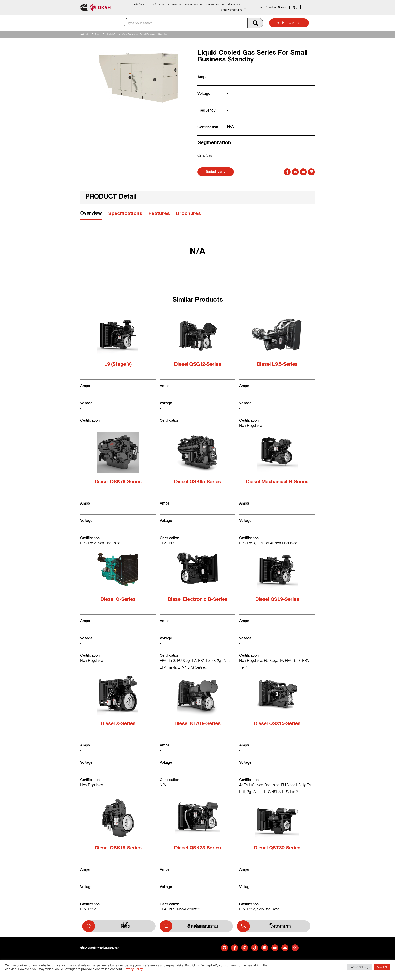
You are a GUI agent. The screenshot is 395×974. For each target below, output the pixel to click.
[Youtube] (303, 171)
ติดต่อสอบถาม (202, 926)
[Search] (255, 23)
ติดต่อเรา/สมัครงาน (231, 10)
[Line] (224, 947)
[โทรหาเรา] (243, 926)
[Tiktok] (254, 947)
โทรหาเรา (280, 926)
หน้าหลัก (85, 34)
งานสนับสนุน (213, 5)
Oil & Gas (205, 156)
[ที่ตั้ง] (88, 926)
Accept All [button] (382, 967)
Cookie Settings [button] (359, 967)
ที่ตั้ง (125, 926)
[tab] (91, 215)
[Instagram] (244, 947)
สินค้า (98, 34)
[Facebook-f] (287, 171)
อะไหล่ (156, 5)
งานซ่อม (172, 5)
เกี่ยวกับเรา (234, 5)
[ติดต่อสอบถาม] (166, 926)
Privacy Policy (133, 969)
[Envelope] (295, 171)
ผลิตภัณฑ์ (139, 5)
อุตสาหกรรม (191, 5)
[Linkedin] (311, 171)
